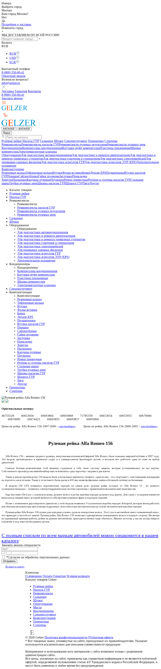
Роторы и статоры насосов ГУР (109, 179)
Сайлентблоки (28, 176)
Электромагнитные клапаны (37, 151)
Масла (37, 607)
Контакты (34, 91)
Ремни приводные (76, 179)
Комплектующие (13, 169)
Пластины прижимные (115, 148)
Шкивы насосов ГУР (52, 183)
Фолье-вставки (72, 172)
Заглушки (65, 176)
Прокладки (79, 176)
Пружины (57, 179)
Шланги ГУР (74, 183)
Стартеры (110, 141)
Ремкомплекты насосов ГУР (40, 144)
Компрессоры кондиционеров (42, 148)
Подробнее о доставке (16, 24)
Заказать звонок (12, 98)
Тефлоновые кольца (39, 172)
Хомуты (7, 179)
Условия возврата (78, 576)
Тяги (86, 183)
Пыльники (19, 179)
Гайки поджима (48, 176)
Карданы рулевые (38, 179)
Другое (94, 183)
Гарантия (21, 91)
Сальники (46, 141)
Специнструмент (75, 141)
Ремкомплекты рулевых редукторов (83, 144)
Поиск (6, 132)
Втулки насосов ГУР (31, 324)
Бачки (86, 172)
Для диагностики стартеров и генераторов (71, 158)
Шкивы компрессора (31, 281)
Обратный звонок (14, 76)
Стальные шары (28, 366)
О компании (33, 576)
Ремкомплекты (11, 144)
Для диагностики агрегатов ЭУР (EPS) (110, 162)
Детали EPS (98, 172)
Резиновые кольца (14, 172)
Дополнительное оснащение (36, 260)
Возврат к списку (15, 566)
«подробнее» (67, 426)
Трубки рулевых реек (23, 183)
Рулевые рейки (12, 141)
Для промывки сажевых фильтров (40, 250)
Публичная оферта (100, 637)
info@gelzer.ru (11, 83)
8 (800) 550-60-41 (13, 72)
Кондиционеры (12, 148)
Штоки (58, 141)
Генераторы (96, 141)
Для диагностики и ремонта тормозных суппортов (51, 239)
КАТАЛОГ (9, 128)
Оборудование (11, 155)
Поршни (13, 176)
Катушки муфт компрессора (81, 148)
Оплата (47, 576)
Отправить (9, 561)
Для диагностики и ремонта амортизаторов (101, 155)
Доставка (8, 91)
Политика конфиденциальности (66, 637)
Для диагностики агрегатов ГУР (62, 162)
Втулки (57, 172)
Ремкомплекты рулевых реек (126, 144)
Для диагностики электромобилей (123, 158)
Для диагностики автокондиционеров (46, 155)
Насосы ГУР (30, 141)
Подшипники (115, 172)
